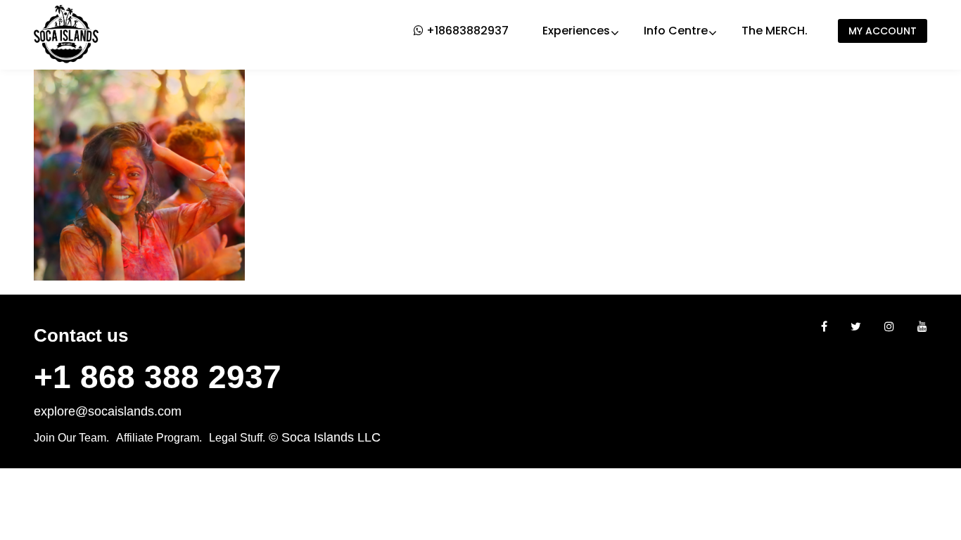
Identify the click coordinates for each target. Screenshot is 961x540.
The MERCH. (775, 30)
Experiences (576, 30)
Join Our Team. (71, 438)
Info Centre (676, 30)
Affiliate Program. (159, 438)
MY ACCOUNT (882, 31)
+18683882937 (466, 30)
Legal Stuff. (237, 438)
